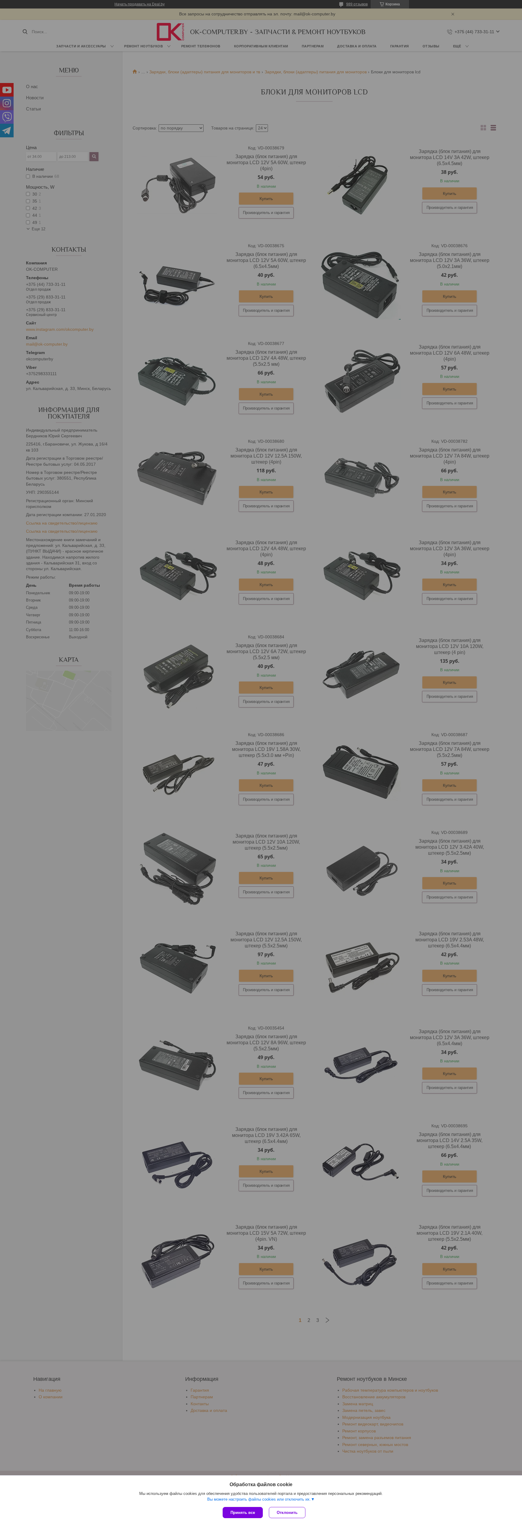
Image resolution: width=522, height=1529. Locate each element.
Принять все (242, 1512)
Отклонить (287, 1512)
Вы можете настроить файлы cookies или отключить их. (259, 1499)
